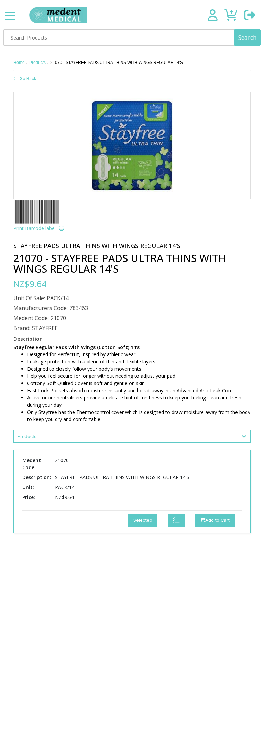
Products (37, 62)
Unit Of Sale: (29, 298)
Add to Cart (217, 520)
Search (247, 37)
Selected (142, 520)
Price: (28, 497)
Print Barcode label (34, 228)
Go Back (28, 78)
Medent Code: (31, 318)
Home (19, 62)
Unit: (28, 487)
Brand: (21, 328)
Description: (36, 477)
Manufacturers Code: (40, 308)
